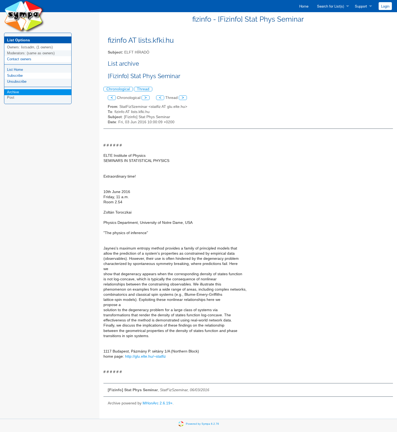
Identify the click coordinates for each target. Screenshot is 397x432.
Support (361, 6)
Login (385, 6)
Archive (13, 92)
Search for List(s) (330, 6)
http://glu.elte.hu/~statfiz (145, 356)
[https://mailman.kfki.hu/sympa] (24, 16)
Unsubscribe (16, 81)
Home (303, 6)
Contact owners (19, 59)
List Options (18, 40)
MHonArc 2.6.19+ (158, 403)
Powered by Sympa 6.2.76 (202, 423)
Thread (143, 89)
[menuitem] (304, 6)
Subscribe (15, 76)
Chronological (118, 89)
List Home (15, 70)
